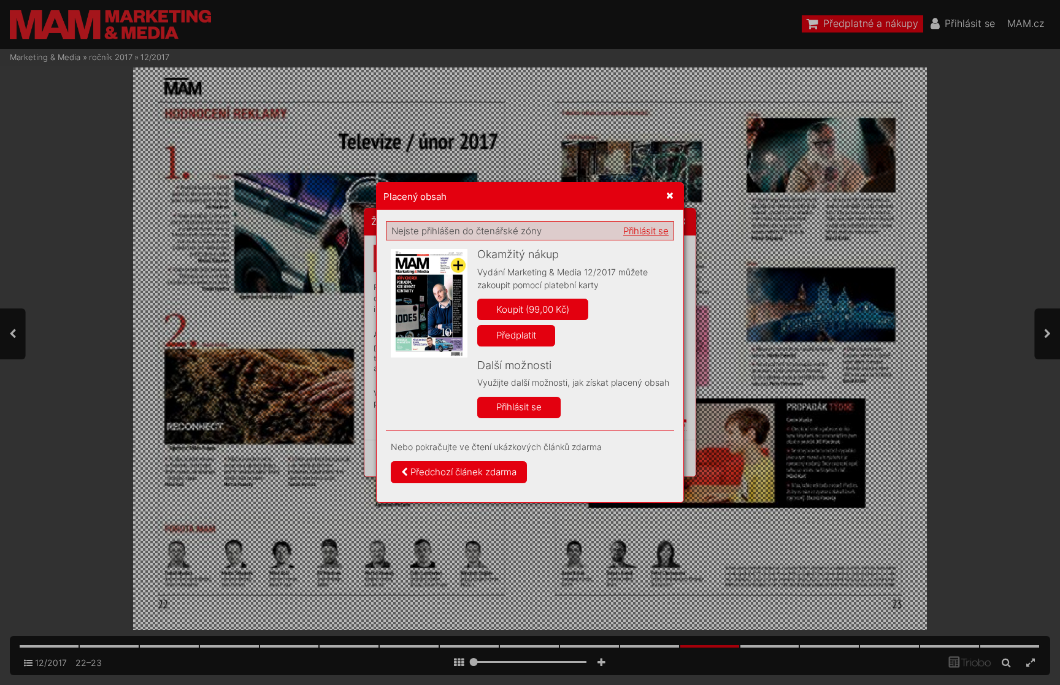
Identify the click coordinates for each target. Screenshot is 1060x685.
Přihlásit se (646, 231)
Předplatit (516, 335)
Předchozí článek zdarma (462, 472)
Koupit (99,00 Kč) (532, 309)
